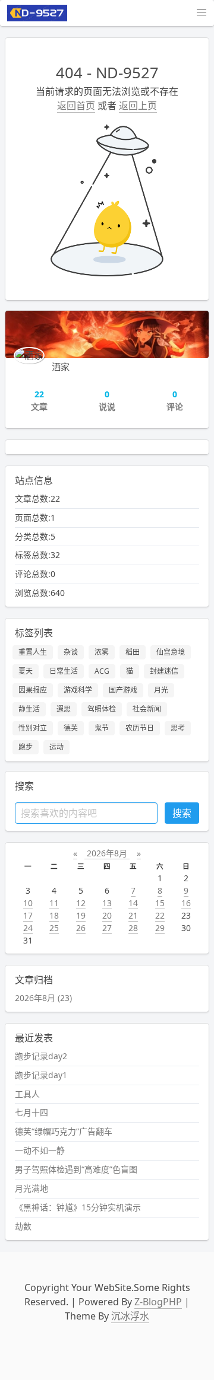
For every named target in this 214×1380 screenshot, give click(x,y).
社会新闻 (147, 709)
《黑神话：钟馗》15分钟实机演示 (78, 1207)
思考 (178, 728)
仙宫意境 (170, 652)
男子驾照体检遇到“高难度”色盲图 (76, 1169)
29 (160, 927)
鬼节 (102, 728)
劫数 (23, 1226)
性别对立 (32, 728)
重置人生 (32, 652)
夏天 (25, 671)
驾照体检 (101, 709)
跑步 (25, 747)
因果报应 (32, 690)
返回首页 (76, 105)
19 (81, 915)
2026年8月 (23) (43, 997)
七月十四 (31, 1112)
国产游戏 (123, 690)
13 (107, 903)
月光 (161, 690)
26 (81, 927)
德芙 (71, 728)
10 (28, 903)
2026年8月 (107, 853)
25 (54, 927)
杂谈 (71, 652)
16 (186, 903)
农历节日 (139, 728)
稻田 (132, 652)
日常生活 (63, 671)
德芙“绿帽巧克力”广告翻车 (63, 1131)
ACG (102, 671)
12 (81, 903)
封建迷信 (164, 671)
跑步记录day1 (41, 1075)
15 (160, 903)
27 (107, 927)
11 (54, 903)
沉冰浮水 (130, 1315)
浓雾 (102, 652)
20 (107, 915)
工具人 (27, 1093)
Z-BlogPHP (158, 1301)
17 (28, 915)
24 (28, 927)
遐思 (63, 709)
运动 (56, 747)
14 (133, 903)
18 (54, 915)
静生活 (29, 709)
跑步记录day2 (41, 1056)
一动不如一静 (40, 1150)
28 (133, 927)
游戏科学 (78, 690)
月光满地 (31, 1188)
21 (133, 915)
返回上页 (138, 105)
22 (160, 915)
